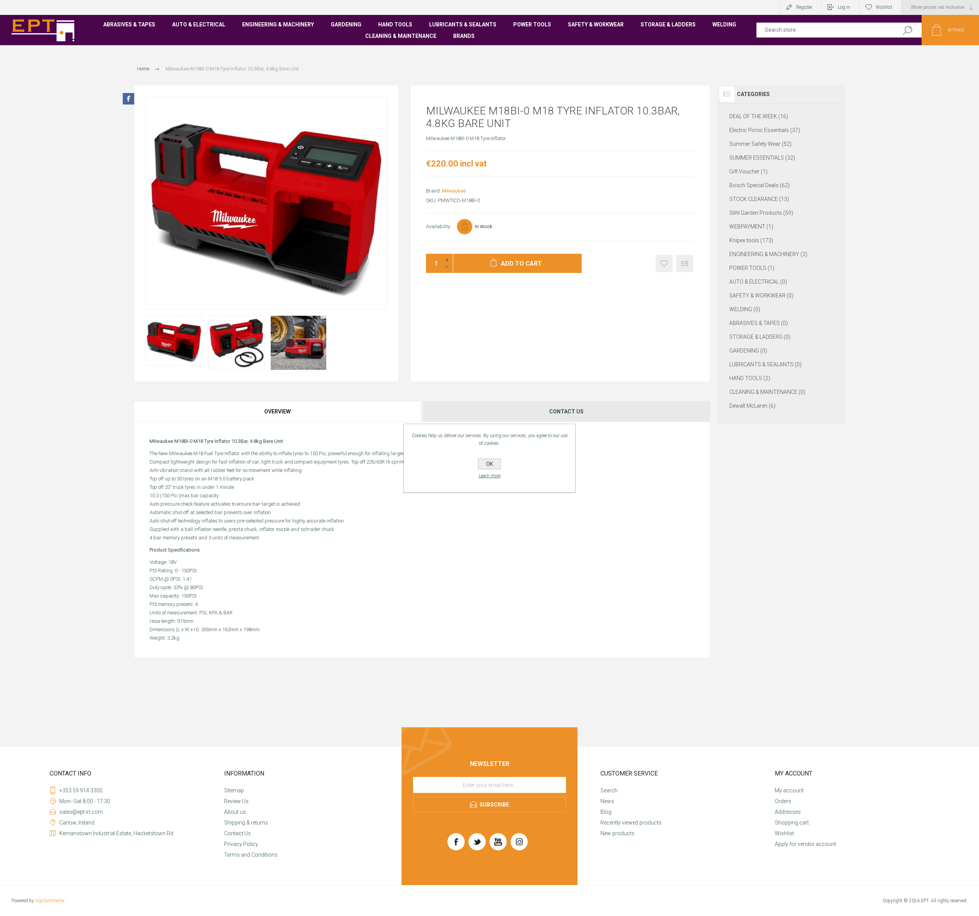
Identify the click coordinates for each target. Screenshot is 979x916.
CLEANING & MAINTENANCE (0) (767, 392)
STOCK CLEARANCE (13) (759, 199)
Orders (783, 801)
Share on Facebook (128, 98)
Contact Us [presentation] (566, 411)
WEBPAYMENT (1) (751, 227)
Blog (605, 812)
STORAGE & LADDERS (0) (759, 337)
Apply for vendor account (805, 844)
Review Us (236, 801)
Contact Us (237, 833)
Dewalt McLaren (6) (752, 406)
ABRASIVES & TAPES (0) (758, 323)
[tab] (278, 411)
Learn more (490, 475)
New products (617, 833)
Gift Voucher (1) (748, 171)
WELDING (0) (744, 309)
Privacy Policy (241, 844)
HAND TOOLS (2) (749, 378)
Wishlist (784, 833)
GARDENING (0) (748, 351)
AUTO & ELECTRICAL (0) (758, 282)
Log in (844, 7)
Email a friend (684, 263)
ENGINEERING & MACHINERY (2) (768, 254)
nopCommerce (49, 900)
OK (489, 464)
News (607, 801)
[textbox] (823, 30)
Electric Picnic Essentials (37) (764, 130)
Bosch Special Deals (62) (759, 185)
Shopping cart (792, 823)
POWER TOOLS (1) (751, 268)
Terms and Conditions (251, 855)
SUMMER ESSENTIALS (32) (762, 158)
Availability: (438, 226)
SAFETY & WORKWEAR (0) (761, 295)
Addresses (788, 812)
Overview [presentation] (277, 411)
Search (907, 30)
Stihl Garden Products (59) (761, 213)
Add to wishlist (664, 263)
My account (789, 790)
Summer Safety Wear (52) (760, 144)
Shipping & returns (246, 823)
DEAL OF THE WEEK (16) (758, 116)
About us (235, 812)
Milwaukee (454, 191)
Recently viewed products (631, 823)
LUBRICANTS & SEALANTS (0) (765, 364)
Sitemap (234, 790)
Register (804, 7)
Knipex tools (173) (751, 240)
